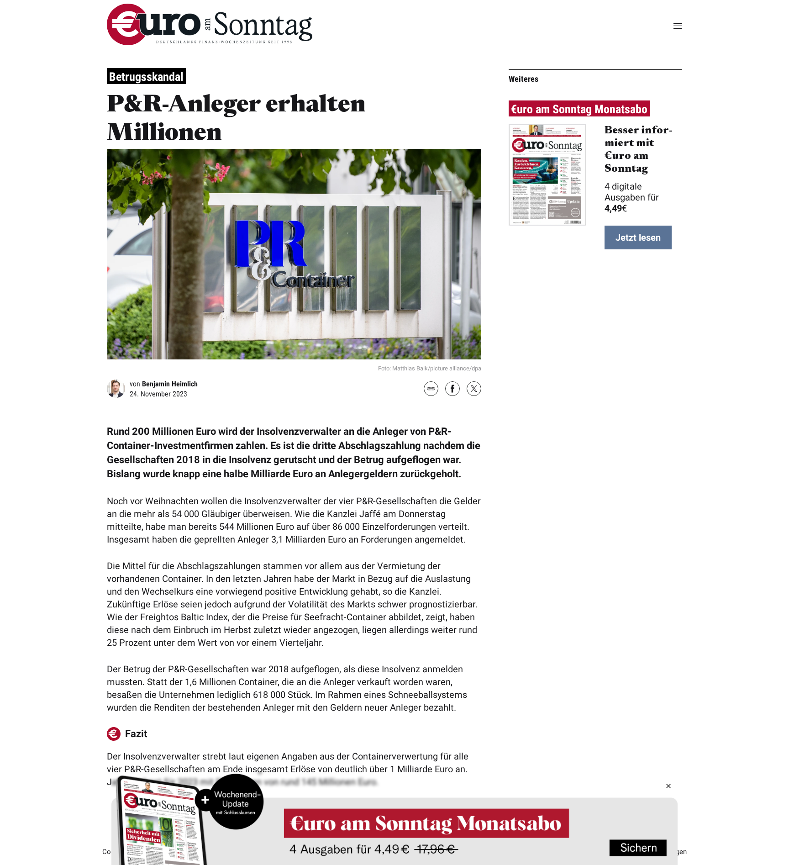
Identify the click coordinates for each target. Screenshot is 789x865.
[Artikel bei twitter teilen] (474, 389)
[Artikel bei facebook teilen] (452, 389)
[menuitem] (209, 42)
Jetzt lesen (638, 237)
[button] (663, 25)
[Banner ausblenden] (668, 786)
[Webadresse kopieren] (431, 389)
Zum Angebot (394, 818)
